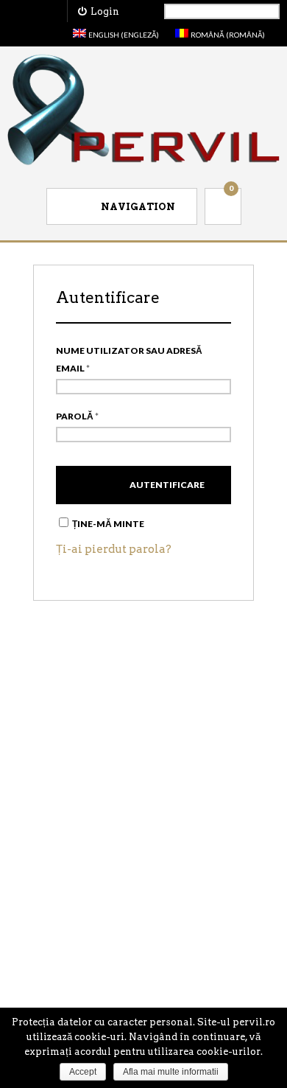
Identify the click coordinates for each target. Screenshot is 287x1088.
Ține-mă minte (107, 523)
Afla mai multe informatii (171, 1072)
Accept (82, 1072)
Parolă (77, 416)
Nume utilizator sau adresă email (129, 359)
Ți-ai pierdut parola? (113, 549)
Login (102, 11)
